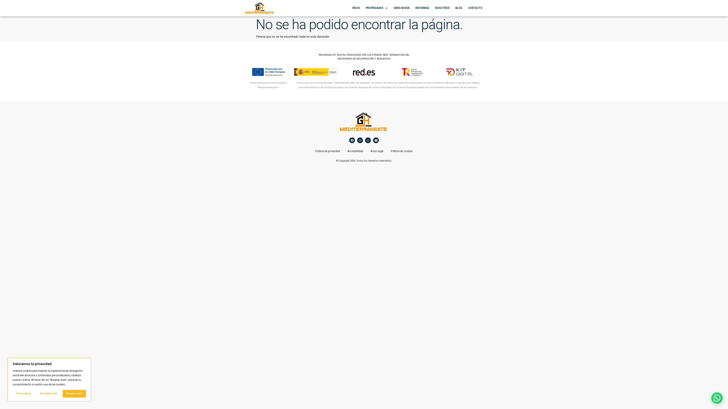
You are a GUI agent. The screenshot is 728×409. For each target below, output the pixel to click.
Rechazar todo (48, 394)
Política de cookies (402, 151)
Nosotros (442, 8)
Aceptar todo (74, 394)
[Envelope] (376, 140)
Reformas (422, 8)
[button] (717, 398)
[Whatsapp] (368, 140)
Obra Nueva (402, 8)
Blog (458, 8)
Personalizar (23, 394)
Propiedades (374, 8)
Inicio (356, 8)
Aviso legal (377, 151)
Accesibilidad (355, 151)
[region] (49, 379)
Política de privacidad (327, 151)
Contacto (475, 8)
